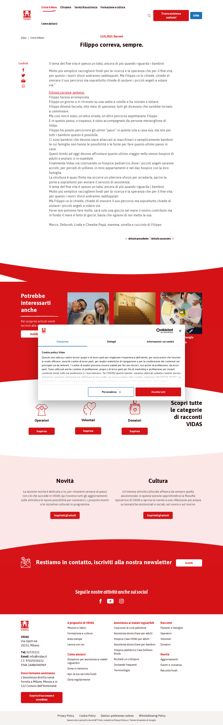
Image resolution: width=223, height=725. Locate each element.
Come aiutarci (49, 23)
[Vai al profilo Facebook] (100, 601)
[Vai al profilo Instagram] (121, 601)
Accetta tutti (158, 391)
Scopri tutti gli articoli (65, 515)
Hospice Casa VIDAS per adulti (132, 638)
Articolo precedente (138, 238)
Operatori (166, 633)
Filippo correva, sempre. (67, 92)
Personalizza (109, 391)
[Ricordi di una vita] (181, 313)
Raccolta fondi (168, 670)
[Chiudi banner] (180, 331)
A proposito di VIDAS (80, 623)
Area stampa (74, 638)
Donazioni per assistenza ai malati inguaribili (87, 661)
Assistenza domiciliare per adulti (133, 633)
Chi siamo (65, 7)
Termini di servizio (137, 720)
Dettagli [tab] (111, 341)
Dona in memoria (77, 668)
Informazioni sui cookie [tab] (160, 341)
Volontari (165, 638)
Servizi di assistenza (85, 7)
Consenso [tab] (62, 341)
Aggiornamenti (169, 659)
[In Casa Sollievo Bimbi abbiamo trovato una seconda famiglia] (88, 313)
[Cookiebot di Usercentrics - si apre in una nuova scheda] (158, 330)
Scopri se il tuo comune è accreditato (41, 697)
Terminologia (122, 670)
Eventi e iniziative (171, 664)
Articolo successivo (161, 238)
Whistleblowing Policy (152, 715)
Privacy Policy (65, 715)
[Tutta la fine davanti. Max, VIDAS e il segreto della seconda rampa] (135, 313)
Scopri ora (42, 431)
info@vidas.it (38, 656)
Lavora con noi (75, 644)
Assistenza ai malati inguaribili (134, 623)
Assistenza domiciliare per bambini (134, 644)
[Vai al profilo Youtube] (110, 601)
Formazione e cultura (113, 7)
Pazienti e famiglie (171, 627)
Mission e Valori (76, 627)
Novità (164, 654)
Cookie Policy (87, 715)
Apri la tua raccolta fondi (81, 674)
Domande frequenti (125, 664)
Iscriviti (34, 334)
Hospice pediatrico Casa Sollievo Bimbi (133, 652)
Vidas (23, 37)
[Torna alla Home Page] (27, 15)
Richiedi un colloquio (126, 659)
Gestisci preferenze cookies (117, 715)
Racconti (166, 623)
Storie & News (49, 7)
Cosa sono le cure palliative (130, 627)
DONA (196, 15)
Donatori (165, 644)
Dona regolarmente (78, 679)
